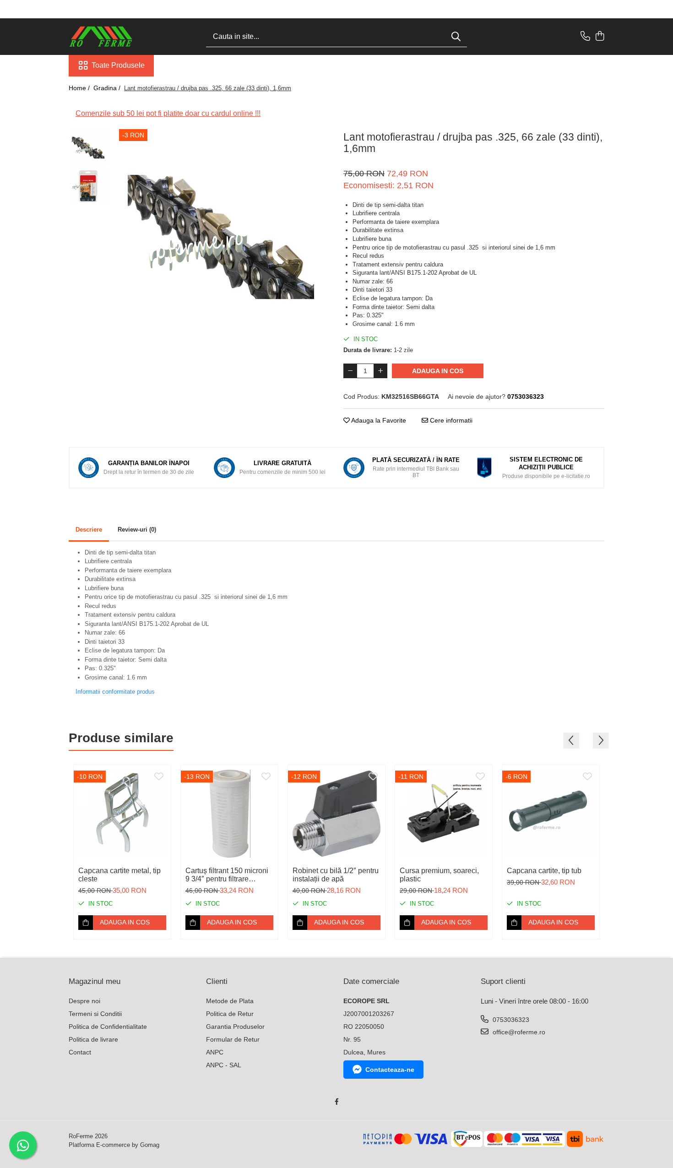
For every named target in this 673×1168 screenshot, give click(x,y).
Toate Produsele (118, 65)
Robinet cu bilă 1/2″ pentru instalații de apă (336, 875)
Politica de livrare (93, 1039)
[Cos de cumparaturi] (599, 36)
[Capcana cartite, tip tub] (551, 814)
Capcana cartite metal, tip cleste (119, 875)
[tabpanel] (221, 237)
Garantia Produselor (235, 1026)
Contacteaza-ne (389, 1069)
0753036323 (510, 1019)
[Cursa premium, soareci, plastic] (444, 814)
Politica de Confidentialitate (108, 1026)
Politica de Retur (230, 1013)
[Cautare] (456, 37)
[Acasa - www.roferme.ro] (114, 36)
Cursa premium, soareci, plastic (439, 875)
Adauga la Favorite (378, 420)
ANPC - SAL (223, 1065)
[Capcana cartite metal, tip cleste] (122, 814)
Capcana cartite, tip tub (544, 871)
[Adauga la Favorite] (159, 777)
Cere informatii (450, 420)
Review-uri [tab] (137, 529)
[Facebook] (336, 1101)
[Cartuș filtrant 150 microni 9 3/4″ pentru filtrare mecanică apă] (229, 814)
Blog (166, 65)
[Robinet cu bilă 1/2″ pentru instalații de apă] (336, 814)
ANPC (214, 1052)
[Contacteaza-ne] (585, 36)
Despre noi (84, 1001)
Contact (80, 1052)
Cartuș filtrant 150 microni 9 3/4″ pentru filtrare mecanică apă (226, 875)
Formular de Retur (233, 1039)
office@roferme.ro (518, 1032)
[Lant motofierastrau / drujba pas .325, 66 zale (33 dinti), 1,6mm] (221, 237)
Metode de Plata (230, 1001)
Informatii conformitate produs (115, 691)
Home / (80, 88)
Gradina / (107, 88)
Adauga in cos (437, 371)
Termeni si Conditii (95, 1013)
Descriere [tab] (89, 529)
